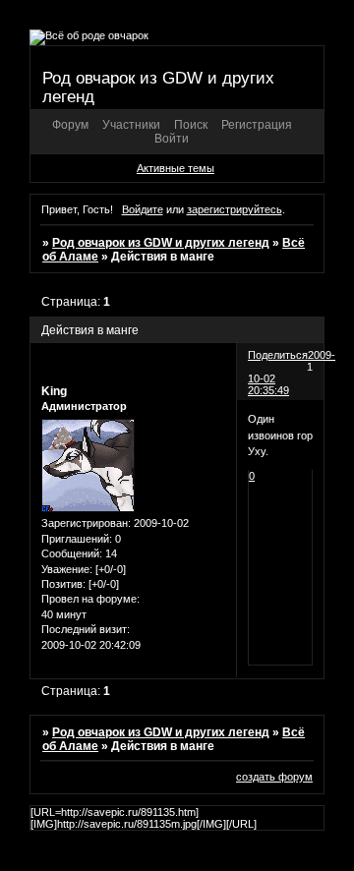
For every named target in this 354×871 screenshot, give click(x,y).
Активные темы (175, 168)
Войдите (142, 209)
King (54, 391)
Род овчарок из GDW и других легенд (160, 243)
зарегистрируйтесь (234, 209)
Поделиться (278, 355)
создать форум (274, 777)
